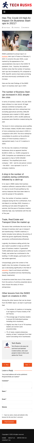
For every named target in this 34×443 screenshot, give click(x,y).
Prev (7, 365)
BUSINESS (26, 27)
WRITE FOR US (22, 438)
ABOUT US (11, 438)
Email (4, 399)
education (5, 270)
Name (4, 391)
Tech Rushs (7, 27)
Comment (5, 380)
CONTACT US (6, 440)
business (5, 56)
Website (4, 407)
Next (26, 365)
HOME (4, 438)
